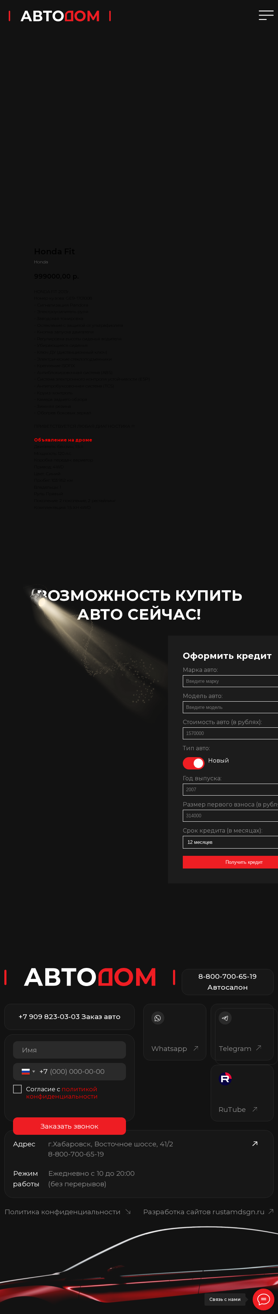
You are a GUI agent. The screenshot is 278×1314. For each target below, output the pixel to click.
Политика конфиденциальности (62, 1211)
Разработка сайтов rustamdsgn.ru (204, 1211)
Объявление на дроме (63, 440)
